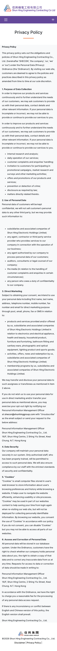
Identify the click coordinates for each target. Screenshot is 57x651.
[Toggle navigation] (6, 19)
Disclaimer (19, 642)
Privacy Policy (34, 642)
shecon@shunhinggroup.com (20, 414)
